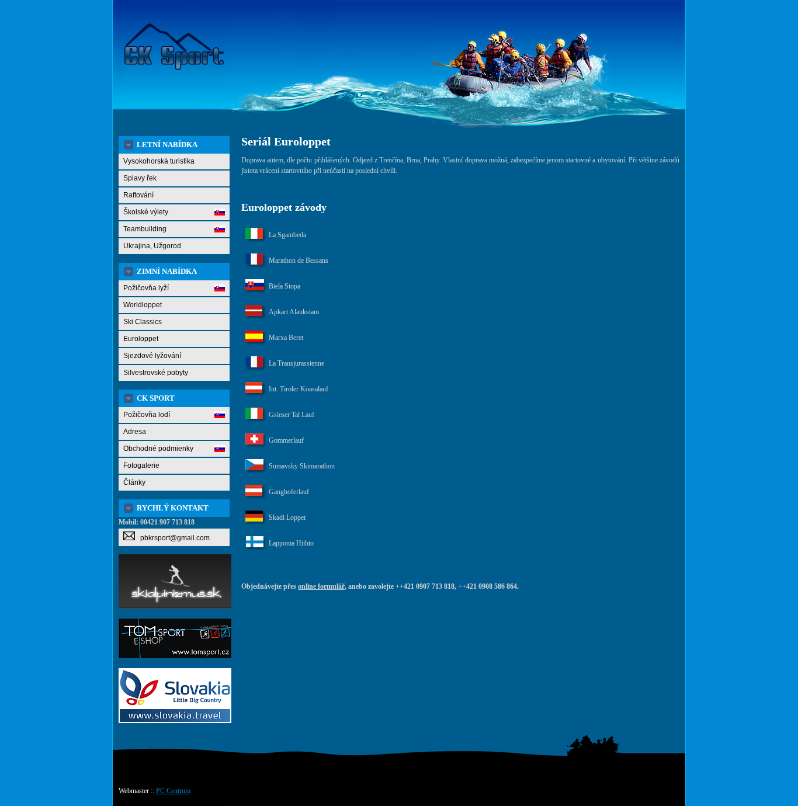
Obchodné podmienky (158, 448)
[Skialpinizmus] (175, 606)
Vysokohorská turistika (159, 161)
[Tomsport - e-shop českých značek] (175, 656)
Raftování (138, 195)
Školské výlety (145, 212)
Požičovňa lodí (146, 415)
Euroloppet (140, 339)
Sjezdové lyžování (152, 356)
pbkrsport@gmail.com (172, 538)
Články (134, 482)
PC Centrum (173, 791)
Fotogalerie (141, 465)
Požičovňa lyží (146, 288)
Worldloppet (142, 305)
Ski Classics (142, 322)
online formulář (321, 586)
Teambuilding (144, 229)
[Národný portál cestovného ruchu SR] (175, 721)
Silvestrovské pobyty (155, 373)
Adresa (134, 432)
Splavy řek (140, 178)
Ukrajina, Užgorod (152, 246)
